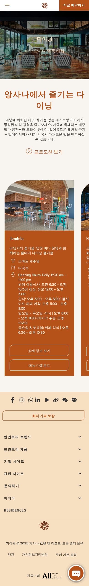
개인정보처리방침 (35, 554)
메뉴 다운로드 (39, 365)
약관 (11, 554)
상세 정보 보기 (39, 350)
